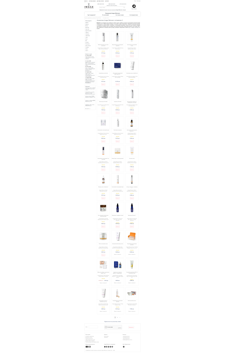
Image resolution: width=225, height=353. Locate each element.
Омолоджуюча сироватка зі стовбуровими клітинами (132, 102)
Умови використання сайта (90, 339)
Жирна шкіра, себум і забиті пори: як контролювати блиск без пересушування (90, 75)
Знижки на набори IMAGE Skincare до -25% (90, 101)
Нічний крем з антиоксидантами (117, 158)
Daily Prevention (88, 30)
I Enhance (87, 34)
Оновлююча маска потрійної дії (132, 73)
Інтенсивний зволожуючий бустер (132, 45)
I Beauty (86, 32)
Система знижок (92, 1)
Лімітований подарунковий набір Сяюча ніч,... (118, 74)
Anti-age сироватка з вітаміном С (131, 187)
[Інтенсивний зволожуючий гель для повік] (103, 155)
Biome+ (86, 25)
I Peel (86, 37)
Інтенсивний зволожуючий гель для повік (103, 159)
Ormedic (87, 42)
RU (86, 1)
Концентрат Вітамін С (132, 215)
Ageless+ (87, 24)
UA (85, 1)
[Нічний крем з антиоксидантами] (117, 155)
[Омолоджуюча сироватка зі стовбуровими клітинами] (132, 98)
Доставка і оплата (100, 1)
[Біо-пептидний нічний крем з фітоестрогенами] (103, 212)
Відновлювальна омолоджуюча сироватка (117, 45)
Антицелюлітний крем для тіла (117, 243)
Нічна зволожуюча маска (103, 243)
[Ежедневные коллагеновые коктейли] (132, 240)
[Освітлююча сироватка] (117, 126)
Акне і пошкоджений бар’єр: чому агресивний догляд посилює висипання (90, 69)
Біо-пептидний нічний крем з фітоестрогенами (103, 216)
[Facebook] (105, 346)
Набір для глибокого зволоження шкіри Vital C (103, 273)
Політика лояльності (89, 338)
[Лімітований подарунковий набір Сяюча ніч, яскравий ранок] (117, 70)
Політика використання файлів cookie (92, 342)
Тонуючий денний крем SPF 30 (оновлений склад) (131, 273)
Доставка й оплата (89, 337)
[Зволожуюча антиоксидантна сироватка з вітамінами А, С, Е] (132, 126)
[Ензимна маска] (132, 155)
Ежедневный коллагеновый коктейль (117, 301)
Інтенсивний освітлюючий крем (103, 130)
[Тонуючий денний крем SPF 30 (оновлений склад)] (132, 269)
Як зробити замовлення (90, 336)
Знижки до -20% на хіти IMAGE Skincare (89, 105)
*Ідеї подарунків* (91, 15)
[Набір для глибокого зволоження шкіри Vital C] (103, 269)
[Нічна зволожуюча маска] (103, 240)
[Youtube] (110, 346)
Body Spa (87, 27)
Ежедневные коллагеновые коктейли (132, 244)
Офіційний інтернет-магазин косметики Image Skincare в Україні (98, 350)
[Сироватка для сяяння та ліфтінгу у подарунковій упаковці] (117, 269)
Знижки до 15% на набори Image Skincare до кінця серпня (90, 88)
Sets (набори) (88, 45)
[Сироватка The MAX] (117, 98)
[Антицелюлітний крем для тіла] (117, 240)
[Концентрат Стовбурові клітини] (117, 212)
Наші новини (106, 336)
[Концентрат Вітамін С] (132, 212)
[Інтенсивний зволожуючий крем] (117, 183)
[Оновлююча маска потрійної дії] (132, 70)
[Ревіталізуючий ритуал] (132, 297)
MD (86, 40)
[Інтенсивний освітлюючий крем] (103, 126)
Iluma (86, 39)
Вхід (135, 0)
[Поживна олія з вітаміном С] (103, 183)
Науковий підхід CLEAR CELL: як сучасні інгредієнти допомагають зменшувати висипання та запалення (90, 80)
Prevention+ (87, 43)
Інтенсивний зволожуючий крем (117, 186)
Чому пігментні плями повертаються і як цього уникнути (90, 57)
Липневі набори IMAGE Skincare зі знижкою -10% (90, 97)
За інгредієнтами (134, 15)
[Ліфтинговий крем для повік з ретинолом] (103, 41)
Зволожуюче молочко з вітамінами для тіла (103, 301)
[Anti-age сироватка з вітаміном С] (132, 183)
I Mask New (87, 35)
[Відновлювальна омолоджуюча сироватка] (117, 41)
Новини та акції (88, 54)
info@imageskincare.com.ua (127, 339)
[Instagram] (108, 346)
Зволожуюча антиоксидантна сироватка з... (132, 130)
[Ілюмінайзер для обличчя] (103, 70)
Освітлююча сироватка (118, 130)
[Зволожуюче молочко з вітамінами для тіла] (103, 297)
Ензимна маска (132, 158)
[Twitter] (106, 346)
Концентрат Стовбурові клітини (117, 215)
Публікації (87, 86)
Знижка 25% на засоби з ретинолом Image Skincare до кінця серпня (90, 93)
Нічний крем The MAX (103, 101)
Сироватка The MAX (117, 101)
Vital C (86, 48)
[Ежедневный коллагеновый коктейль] (117, 297)
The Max (87, 47)
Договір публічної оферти (90, 340)
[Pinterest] (112, 346)
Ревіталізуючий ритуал (132, 300)
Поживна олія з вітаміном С (103, 186)
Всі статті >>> (87, 108)
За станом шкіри (120, 15)
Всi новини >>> (88, 82)
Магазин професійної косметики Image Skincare (92, 17)
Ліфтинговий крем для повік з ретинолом (103, 45)
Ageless (86, 22)
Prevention (137, 27)
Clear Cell (87, 29)
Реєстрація (138, 0)
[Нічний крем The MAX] (103, 98)
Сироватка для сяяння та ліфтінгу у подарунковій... (117, 273)
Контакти (107, 1)
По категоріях (105, 15)
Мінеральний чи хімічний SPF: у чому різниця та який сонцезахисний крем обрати (90, 64)
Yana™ (86, 50)
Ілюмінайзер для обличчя (103, 73)
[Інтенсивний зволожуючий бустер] (132, 41)
